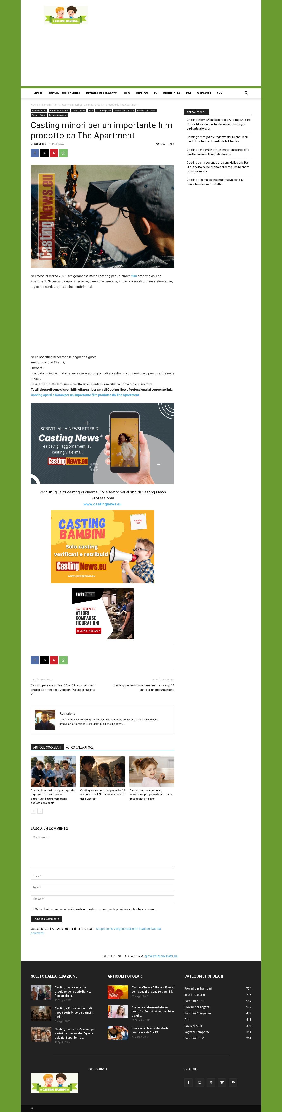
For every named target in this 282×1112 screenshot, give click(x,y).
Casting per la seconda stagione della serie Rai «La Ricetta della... (73, 991)
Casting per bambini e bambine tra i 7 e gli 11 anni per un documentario (144, 688)
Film (126, 93)
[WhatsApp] (63, 153)
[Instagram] (200, 1082)
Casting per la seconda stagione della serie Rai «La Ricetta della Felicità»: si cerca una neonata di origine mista (218, 167)
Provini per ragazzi (102, 93)
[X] (44, 153)
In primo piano (103, 110)
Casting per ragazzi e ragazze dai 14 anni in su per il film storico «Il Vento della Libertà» (102, 794)
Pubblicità (171, 93)
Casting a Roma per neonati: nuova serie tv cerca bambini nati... (74, 1012)
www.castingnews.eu (103, 504)
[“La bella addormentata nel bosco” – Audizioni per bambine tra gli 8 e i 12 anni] (118, 1011)
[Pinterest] (54, 153)
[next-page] (40, 811)
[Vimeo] (222, 1082)
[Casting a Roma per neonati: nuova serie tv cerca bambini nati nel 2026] (41, 1013)
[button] (246, 94)
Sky (219, 93)
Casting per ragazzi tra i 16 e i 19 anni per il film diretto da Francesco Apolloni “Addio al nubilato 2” (63, 690)
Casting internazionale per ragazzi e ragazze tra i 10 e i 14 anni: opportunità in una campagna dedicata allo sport (219, 124)
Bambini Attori (50, 104)
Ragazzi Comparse (58, 115)
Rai (188, 93)
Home (38, 93)
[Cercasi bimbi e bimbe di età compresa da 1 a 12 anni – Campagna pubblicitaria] (118, 1033)
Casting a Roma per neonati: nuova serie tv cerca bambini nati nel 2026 (215, 182)
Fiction (142, 93)
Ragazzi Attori (39, 115)
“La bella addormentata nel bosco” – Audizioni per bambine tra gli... (153, 1011)
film (134, 276)
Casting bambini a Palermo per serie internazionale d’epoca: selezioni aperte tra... (75, 1033)
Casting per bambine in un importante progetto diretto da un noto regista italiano (150, 794)
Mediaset (204, 93)
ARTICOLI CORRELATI (47, 747)
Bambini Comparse (59, 110)
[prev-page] (33, 811)
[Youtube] (233, 1082)
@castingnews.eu (162, 956)
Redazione (40, 143)
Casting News (78, 110)
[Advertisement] (176, 15)
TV (155, 93)
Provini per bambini (64, 93)
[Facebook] (35, 153)
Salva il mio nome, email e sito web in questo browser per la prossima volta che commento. (96, 909)
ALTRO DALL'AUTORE (80, 747)
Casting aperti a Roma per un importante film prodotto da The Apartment (85, 395)
